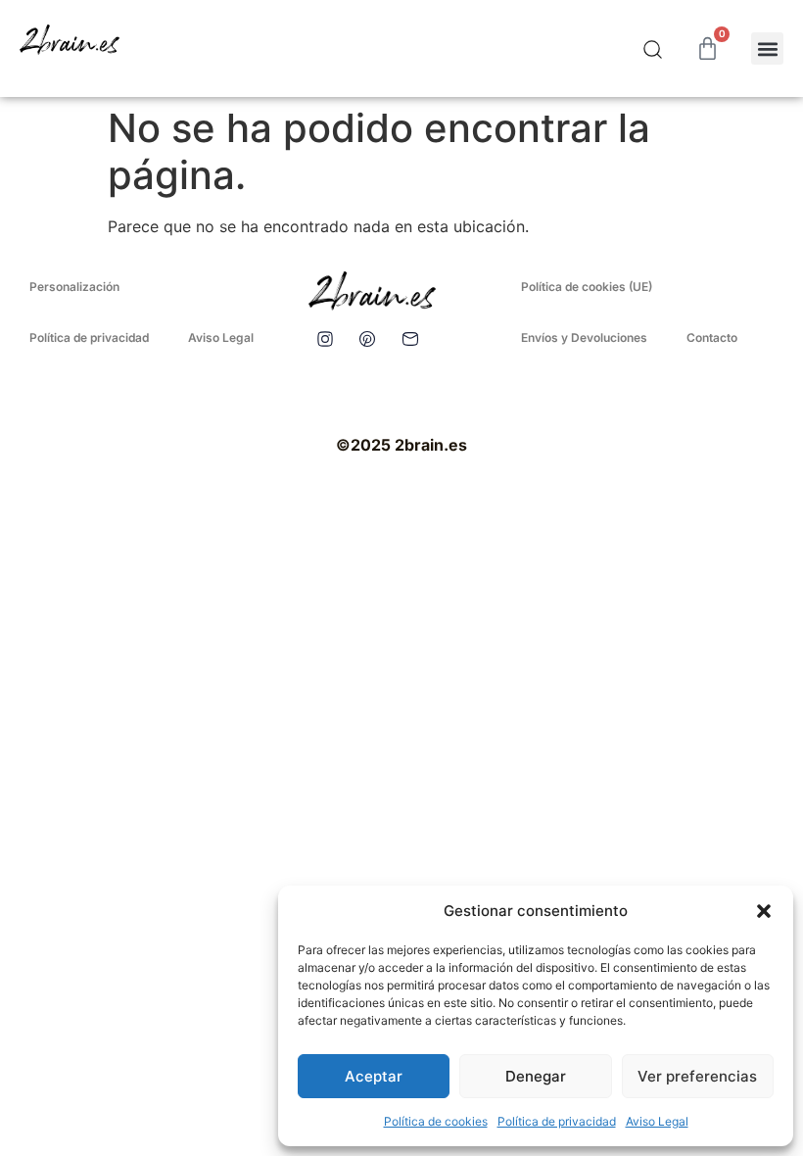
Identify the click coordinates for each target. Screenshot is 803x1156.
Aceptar (373, 1076)
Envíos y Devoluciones (584, 337)
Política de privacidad (556, 1121)
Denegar (535, 1076)
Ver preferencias (697, 1076)
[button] (764, 911)
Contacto (711, 337)
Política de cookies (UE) (586, 286)
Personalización (74, 286)
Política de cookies (436, 1121)
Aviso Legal (657, 1121)
